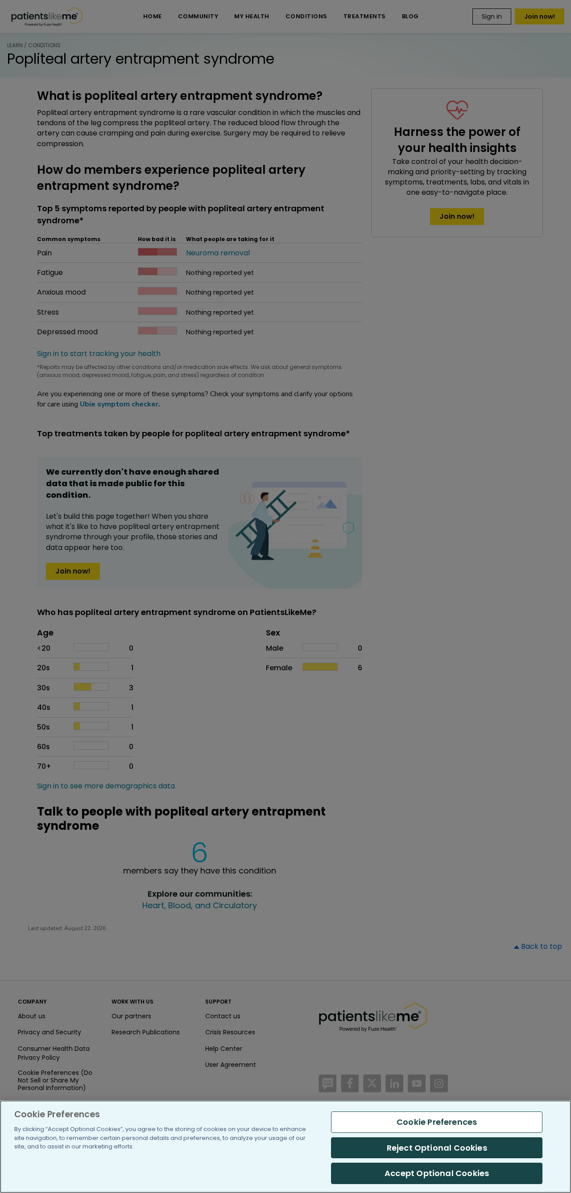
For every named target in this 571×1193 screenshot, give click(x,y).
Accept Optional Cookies (437, 1173)
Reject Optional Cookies (437, 1147)
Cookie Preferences (437, 1121)
